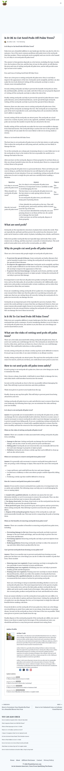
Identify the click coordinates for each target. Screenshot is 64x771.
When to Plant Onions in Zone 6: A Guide (18, 679)
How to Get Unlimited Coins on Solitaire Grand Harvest (48, 707)
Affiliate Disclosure (28, 760)
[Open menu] (60, 3)
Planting (18, 677)
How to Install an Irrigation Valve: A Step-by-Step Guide (14, 720)
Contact (39, 760)
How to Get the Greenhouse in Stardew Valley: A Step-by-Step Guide (17, 749)
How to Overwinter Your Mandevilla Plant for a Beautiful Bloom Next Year (16, 707)
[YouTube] (30, 670)
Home (12, 760)
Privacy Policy (49, 760)
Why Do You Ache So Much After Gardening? (20, 683)
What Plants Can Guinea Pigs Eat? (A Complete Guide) (14, 746)
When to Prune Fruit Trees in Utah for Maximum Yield (22, 687)
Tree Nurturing (21, 41)
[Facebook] (27, 670)
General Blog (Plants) (20, 690)
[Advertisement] (32, 18)
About (18, 760)
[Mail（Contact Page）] (20, 670)
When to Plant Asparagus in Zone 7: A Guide (12, 726)
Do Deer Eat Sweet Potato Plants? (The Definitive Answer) (15, 736)
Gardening (18, 681)
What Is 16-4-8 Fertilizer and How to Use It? (12, 729)
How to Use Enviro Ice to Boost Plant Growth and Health (15, 743)
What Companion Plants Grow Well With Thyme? (13, 723)
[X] (23, 670)
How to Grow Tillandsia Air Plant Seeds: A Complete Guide (23, 692)
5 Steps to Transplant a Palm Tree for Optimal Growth (14, 733)
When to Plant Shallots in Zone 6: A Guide (11, 739)
